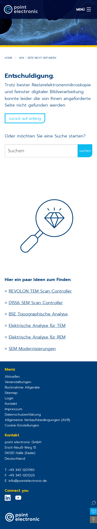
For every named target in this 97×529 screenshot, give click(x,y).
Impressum (13, 409)
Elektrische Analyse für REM (37, 337)
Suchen (93, 503)
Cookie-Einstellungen (22, 425)
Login (9, 398)
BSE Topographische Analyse (38, 314)
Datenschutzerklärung (23, 414)
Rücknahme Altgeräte (22, 387)
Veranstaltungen (18, 381)
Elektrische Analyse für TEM (37, 325)
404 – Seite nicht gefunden (37, 58)
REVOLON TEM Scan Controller (40, 291)
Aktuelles (12, 376)
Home (8, 58)
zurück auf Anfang (25, 118)
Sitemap (11, 392)
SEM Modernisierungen (32, 348)
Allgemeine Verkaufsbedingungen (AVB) (37, 419)
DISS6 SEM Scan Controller (36, 302)
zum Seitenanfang (93, 519)
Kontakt (11, 403)
